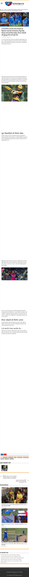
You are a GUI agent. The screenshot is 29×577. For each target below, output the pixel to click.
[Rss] (14, 574)
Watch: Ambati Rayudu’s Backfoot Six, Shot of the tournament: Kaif (21, 481)
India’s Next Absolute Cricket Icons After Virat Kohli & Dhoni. (12, 557)
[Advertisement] (14, 60)
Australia (5, 457)
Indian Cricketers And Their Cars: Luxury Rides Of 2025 (11, 560)
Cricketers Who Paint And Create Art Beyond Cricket (11, 556)
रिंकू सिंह (2, 458)
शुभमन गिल (11, 458)
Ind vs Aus (11, 457)
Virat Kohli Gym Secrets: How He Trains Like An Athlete (11, 559)
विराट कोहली (6, 458)
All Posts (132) (3, 562)
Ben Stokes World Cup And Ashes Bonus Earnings (10, 554)
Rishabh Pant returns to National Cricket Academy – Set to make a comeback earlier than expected (9, 477)
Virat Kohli (20, 457)
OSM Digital (20, 572)
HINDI (5, 9)
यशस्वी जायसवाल (26, 457)
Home (2, 9)
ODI (15, 457)
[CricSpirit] (14, 3)
